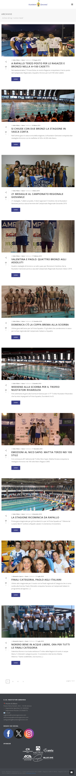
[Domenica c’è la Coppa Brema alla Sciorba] (38, 302)
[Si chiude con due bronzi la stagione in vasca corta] (38, 106)
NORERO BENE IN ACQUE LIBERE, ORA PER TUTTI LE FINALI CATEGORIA (40, 646)
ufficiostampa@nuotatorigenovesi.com (15, 717)
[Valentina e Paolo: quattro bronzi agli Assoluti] (38, 236)
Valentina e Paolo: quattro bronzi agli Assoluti (38, 261)
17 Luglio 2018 (40, 576)
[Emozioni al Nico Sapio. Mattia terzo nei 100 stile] (38, 429)
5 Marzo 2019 (36, 191)
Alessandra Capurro (18, 576)
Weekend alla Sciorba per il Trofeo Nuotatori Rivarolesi (35, 388)
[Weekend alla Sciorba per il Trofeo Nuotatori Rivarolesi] (38, 364)
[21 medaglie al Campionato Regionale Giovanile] (38, 171)
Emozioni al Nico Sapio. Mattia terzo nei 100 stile (41, 453)
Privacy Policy (31, 773)
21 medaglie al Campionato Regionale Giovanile (37, 195)
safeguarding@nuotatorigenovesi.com (15, 720)
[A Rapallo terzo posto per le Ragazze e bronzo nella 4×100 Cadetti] (38, 40)
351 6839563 (24, 708)
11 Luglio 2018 (40, 641)
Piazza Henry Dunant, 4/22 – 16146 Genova (17, 706)
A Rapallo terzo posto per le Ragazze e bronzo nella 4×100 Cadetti (38, 65)
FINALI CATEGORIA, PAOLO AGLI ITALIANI (36, 579)
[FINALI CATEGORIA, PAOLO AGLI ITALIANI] (38, 557)
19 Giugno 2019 (36, 60)
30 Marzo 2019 (36, 125)
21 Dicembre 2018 (37, 321)
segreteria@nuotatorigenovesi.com (14, 715)
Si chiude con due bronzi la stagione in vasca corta (38, 130)
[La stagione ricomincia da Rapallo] (38, 494)
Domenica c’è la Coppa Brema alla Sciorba (40, 324)
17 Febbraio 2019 (37, 256)
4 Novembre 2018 (37, 514)
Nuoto (23, 60)
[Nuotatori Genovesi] (38, 4)
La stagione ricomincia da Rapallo (35, 517)
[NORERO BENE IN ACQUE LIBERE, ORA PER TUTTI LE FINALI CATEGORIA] (38, 621)
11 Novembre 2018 (37, 449)
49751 (55, 771)
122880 (39, 771)
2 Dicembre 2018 (36, 383)
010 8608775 (23, 710)
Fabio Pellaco (16, 60)
